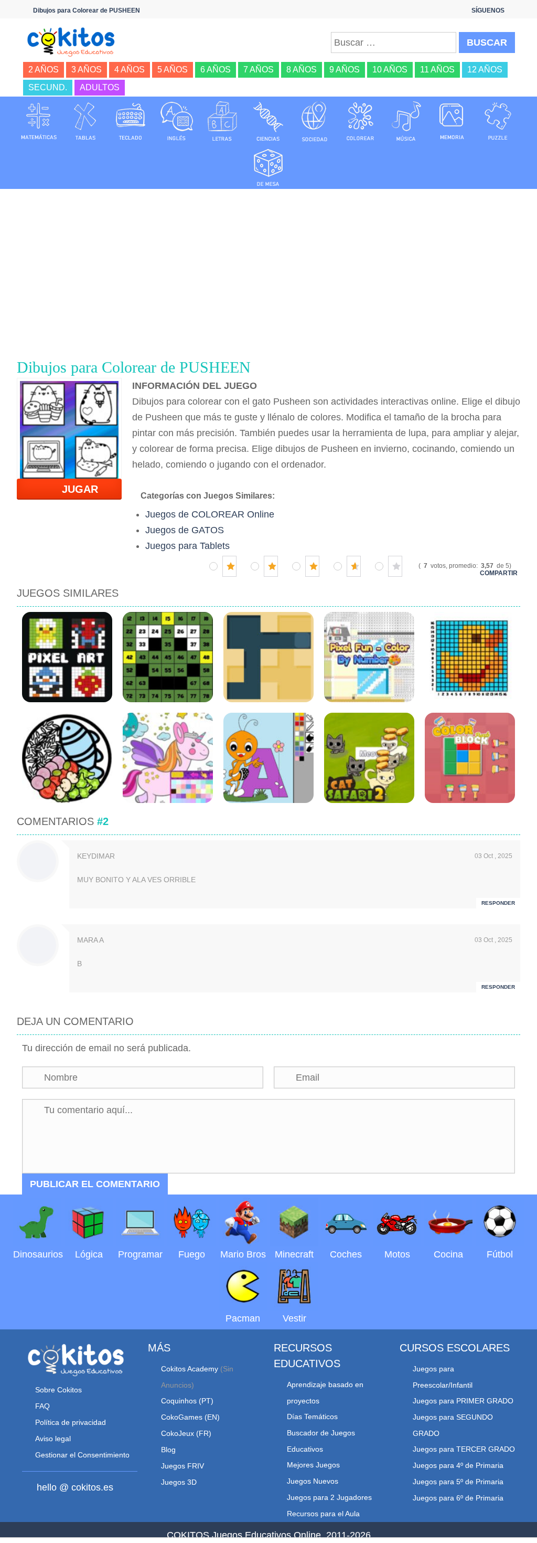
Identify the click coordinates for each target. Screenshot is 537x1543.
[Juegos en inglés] (176, 120)
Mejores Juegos (313, 1465)
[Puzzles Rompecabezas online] (498, 120)
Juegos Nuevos (312, 1481)
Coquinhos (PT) (187, 1401)
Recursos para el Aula (323, 1513)
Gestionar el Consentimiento (82, 1455)
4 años (129, 69)
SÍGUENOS (487, 10)
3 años (86, 69)
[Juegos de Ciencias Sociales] (314, 120)
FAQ (42, 1406)
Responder (498, 903)
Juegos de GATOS (184, 530)
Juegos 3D (179, 1482)
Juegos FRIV (182, 1466)
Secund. (47, 87)
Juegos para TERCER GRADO (464, 1449)
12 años (484, 69)
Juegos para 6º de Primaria (458, 1498)
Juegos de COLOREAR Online (209, 514)
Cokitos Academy (189, 1369)
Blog (168, 1449)
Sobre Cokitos (58, 1390)
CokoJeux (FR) (186, 1433)
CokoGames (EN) (190, 1417)
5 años (172, 69)
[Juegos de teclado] (130, 120)
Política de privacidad (70, 1422)
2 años (43, 69)
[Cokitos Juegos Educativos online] (74, 41)
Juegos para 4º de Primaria (458, 1465)
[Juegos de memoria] (452, 120)
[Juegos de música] (406, 120)
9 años (344, 69)
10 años (389, 69)
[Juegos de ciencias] (268, 120)
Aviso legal (53, 1438)
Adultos (100, 87)
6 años (215, 69)
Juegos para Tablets (187, 546)
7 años (258, 69)
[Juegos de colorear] (360, 120)
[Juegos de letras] (222, 120)
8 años (301, 69)
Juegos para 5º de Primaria (458, 1481)
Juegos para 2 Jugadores (329, 1497)
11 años (437, 69)
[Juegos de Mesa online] (268, 166)
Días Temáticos (312, 1416)
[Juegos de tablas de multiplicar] (84, 120)
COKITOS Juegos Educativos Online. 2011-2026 (269, 1535)
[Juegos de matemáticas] (38, 120)
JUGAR (73, 489)
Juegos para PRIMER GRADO (463, 1401)
